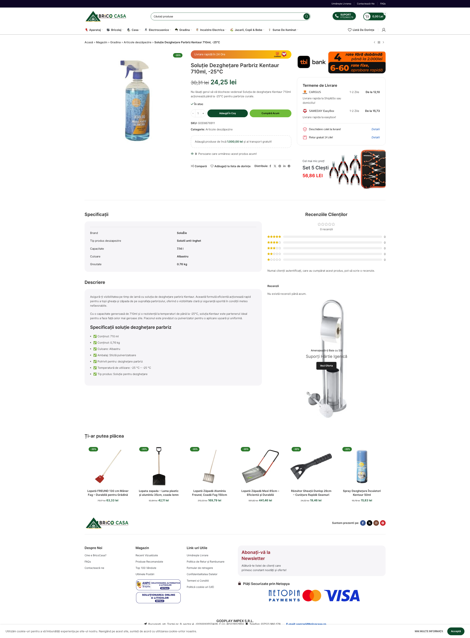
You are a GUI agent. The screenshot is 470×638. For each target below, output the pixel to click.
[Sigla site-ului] (107, 16)
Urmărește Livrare (197, 555)
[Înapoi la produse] (379, 42)
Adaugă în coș (227, 113)
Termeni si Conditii (198, 580)
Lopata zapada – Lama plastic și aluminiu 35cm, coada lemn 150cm (159, 494)
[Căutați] (306, 16)
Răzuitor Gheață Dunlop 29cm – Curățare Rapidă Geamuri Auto (311, 494)
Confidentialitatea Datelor (202, 574)
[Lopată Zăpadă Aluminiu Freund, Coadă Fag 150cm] (209, 466)
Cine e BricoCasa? (95, 555)
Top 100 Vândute (146, 567)
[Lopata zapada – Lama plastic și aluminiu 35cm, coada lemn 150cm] (159, 466)
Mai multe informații (429, 631)
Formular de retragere (200, 567)
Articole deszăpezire (137, 42)
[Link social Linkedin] (284, 166)
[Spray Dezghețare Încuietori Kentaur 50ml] (362, 466)
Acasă (89, 42)
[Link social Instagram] (376, 523)
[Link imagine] (108, 522)
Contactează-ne (94, 567)
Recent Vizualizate (147, 555)
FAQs (88, 561)
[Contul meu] (383, 29)
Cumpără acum (270, 113)
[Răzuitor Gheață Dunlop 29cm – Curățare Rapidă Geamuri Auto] (311, 466)
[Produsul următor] (383, 42)
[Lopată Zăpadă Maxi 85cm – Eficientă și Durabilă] (260, 466)
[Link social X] (275, 166)
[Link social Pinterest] (279, 166)
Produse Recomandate (149, 561)
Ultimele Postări (145, 574)
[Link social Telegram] (289, 166)
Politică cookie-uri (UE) (200, 586)
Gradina (115, 42)
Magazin (101, 42)
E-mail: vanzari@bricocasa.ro (306, 624)
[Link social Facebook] (270, 166)
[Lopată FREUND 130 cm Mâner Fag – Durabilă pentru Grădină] (108, 466)
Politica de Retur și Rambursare (205, 561)
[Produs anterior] (374, 42)
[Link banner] (341, 62)
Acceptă (456, 631)
